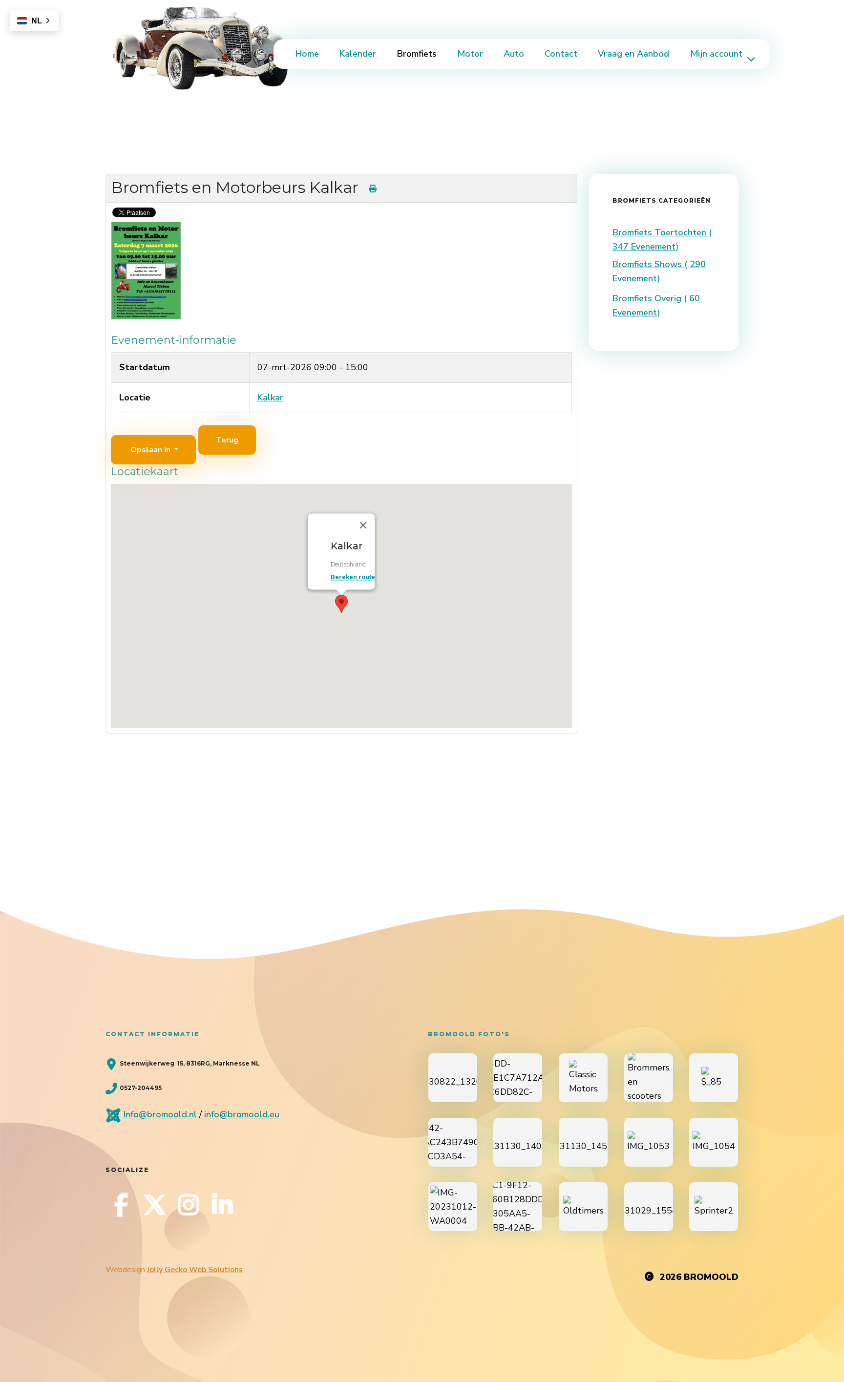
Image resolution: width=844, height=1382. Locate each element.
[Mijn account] (750, 58)
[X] (155, 1204)
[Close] (363, 525)
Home (307, 54)
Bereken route (353, 577)
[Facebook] (121, 1204)
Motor (470, 54)
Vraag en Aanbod (633, 54)
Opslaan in (150, 449)
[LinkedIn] (222, 1204)
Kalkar (270, 397)
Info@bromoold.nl (160, 1114)
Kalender (357, 54)
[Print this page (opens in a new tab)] (373, 188)
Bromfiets (417, 54)
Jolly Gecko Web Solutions (195, 1269)
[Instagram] (188, 1204)
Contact (561, 54)
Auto (514, 54)
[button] (341, 604)
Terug (227, 440)
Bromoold (711, 1277)
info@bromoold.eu (241, 1114)
